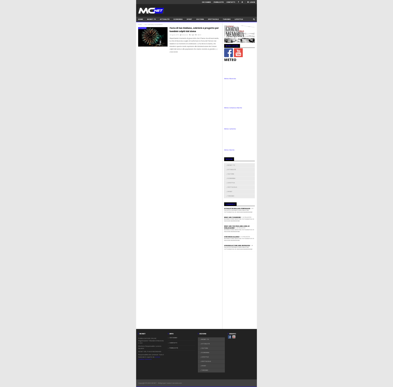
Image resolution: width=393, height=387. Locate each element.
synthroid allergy (231, 237)
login (252, 2)
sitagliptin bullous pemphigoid (237, 208)
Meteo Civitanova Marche (233, 108)
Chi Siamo (206, 2)
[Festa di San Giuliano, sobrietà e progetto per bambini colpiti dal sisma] (153, 37)
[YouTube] (242, 2)
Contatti (230, 2)
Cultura (200, 19)
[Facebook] (238, 2)
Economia (178, 19)
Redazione (184, 35)
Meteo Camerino (230, 129)
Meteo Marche (229, 150)
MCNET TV (151, 19)
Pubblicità (219, 2)
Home (140, 19)
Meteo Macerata (230, 78)
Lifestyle (239, 19)
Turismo (227, 19)
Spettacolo (213, 19)
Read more (174, 52)
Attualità (164, 19)
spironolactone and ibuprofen (237, 245)
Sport (189, 19)
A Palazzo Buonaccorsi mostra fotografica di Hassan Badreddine (238, 210)
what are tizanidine (232, 217)
